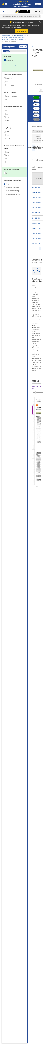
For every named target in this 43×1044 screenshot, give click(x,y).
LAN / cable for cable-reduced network (13, 39)
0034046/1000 (36, 208)
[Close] (39, 21)
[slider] (35, 392)
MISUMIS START (6, 35)
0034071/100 (36, 233)
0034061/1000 (36, 223)
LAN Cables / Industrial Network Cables (13, 37)
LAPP (33, 46)
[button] (38, 4)
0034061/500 (36, 228)
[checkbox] (14, 60)
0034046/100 (36, 202)
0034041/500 (36, 197)
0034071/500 (36, 244)
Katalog (39, 148)
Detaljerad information (36, 147)
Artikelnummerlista (33, 148)
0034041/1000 (36, 192)
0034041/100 (36, 187)
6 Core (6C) (9, 60)
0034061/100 (36, 218)
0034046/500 (36, 213)
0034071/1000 (36, 239)
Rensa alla (23, 46)
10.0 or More (10, 85)
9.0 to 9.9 (9, 82)
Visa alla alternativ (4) (10, 65)
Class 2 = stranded (11, 96)
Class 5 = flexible (11, 100)
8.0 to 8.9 (9, 78)
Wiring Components (20, 35)
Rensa (23, 69)
